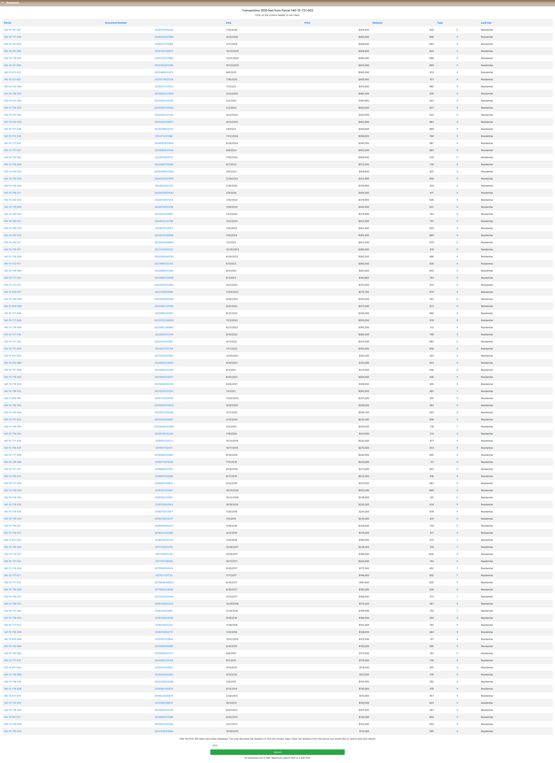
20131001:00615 (164, 702)
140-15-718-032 (12, 617)
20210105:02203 (164, 391)
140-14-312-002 (13, 100)
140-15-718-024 (12, 518)
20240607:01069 (164, 164)
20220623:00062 (164, 327)
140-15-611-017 (12, 717)
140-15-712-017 (12, 284)
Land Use (486, 22)
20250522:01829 (164, 93)
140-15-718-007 (12, 93)
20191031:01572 (164, 440)
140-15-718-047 (12, 447)
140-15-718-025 (12, 731)
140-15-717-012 (12, 624)
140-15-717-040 (12, 313)
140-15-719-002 (12, 157)
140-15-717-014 (12, 561)
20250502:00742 (163, 100)
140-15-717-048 (12, 129)
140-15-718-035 (12, 709)
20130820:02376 (164, 709)
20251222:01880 (164, 58)
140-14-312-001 (12, 114)
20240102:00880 (164, 242)
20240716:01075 (164, 157)
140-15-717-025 (12, 341)
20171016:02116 (163, 554)
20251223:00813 (164, 51)
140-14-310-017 (12, 242)
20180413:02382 (164, 532)
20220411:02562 (164, 341)
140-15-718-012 (12, 476)
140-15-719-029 (12, 724)
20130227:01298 (164, 724)
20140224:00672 (164, 695)
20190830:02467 (164, 454)
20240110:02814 (164, 228)
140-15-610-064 (13, 362)
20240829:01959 (164, 143)
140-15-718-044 (12, 646)
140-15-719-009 (12, 206)
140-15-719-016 (12, 511)
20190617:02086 (164, 476)
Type (440, 22)
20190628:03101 (164, 469)
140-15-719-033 (12, 504)
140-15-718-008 (12, 632)
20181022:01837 (164, 497)
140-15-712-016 (12, 136)
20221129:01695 (164, 291)
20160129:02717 (164, 632)
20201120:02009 (164, 398)
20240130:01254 (164, 199)
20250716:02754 (164, 79)
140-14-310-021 (12, 221)
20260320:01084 (164, 36)
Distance (378, 22)
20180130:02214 (164, 539)
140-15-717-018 (12, 334)
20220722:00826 (164, 320)
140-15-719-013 (12, 532)
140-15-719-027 (12, 525)
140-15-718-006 (12, 674)
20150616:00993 (164, 646)
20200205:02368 (164, 426)
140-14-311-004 (12, 65)
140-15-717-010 (12, 582)
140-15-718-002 (12, 653)
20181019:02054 (164, 504)
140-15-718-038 (12, 688)
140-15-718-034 (12, 568)
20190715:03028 (164, 462)
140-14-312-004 (13, 86)
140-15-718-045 (12, 376)
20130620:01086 (164, 717)
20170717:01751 (164, 575)
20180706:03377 (164, 518)
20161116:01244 (164, 624)
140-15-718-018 (12, 681)
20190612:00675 (164, 483)
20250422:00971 (164, 121)
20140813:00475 (164, 688)
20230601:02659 (164, 277)
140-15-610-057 (12, 291)
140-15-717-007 (12, 150)
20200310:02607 (164, 419)
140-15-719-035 (12, 547)
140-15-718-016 (12, 58)
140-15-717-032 (12, 419)
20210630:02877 (164, 376)
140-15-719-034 (12, 412)
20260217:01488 (164, 44)
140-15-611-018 (12, 539)
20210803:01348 (164, 369)
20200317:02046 (164, 412)
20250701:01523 (164, 86)
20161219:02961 (164, 610)
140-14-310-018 (12, 228)
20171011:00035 (164, 561)
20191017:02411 (164, 447)
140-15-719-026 (12, 490)
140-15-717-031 (12, 469)
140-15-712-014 (12, 610)
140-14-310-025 (13, 178)
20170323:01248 (164, 596)
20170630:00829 (164, 582)
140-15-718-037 (12, 603)
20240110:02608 (164, 235)
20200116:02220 (164, 433)
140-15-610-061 (12, 398)
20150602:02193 (164, 660)
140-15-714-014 (12, 554)
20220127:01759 (164, 348)
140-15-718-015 (12, 391)
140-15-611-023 (12, 355)
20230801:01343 (164, 263)
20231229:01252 (164, 249)
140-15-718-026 (12, 299)
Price (307, 22)
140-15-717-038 (12, 369)
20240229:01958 (164, 178)
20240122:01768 (164, 221)
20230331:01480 (164, 284)
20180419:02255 (164, 525)
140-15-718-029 (12, 256)
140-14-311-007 (12, 79)
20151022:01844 (164, 639)
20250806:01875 (164, 72)
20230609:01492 (164, 270)
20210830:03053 (164, 362)
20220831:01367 (164, 313)
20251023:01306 (164, 65)
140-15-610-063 (13, 639)
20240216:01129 (164, 185)
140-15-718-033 (12, 384)
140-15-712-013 (12, 702)
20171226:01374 (164, 547)
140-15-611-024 (12, 667)
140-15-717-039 (12, 483)
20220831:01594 (164, 306)
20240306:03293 (164, 171)
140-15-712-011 (12, 263)
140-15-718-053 (12, 497)
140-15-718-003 (12, 426)
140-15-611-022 (12, 72)
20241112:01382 (164, 136)
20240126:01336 (164, 206)
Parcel (7, 22)
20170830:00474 (164, 568)
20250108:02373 (164, 129)
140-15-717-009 (12, 348)
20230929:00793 (164, 256)
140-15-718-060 (12, 270)
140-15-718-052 (12, 433)
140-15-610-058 (13, 306)
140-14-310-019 (12, 235)
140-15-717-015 (12, 660)
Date (228, 22)
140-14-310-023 (13, 171)
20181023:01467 (164, 490)
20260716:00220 (164, 29)
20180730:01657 (164, 511)
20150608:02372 (164, 653)
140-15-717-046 (12, 320)
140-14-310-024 (13, 185)
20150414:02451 (164, 667)
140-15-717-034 (12, 440)
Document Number (116, 22)
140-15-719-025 (12, 107)
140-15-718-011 (12, 192)
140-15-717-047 (12, 143)
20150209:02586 (164, 681)
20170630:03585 (164, 589)
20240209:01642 (164, 192)
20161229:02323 (164, 603)
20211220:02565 (164, 355)
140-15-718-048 (12, 462)
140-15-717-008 (12, 454)
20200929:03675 (164, 405)
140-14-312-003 (13, 121)
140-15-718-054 (12, 327)
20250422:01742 (164, 114)
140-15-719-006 (12, 164)
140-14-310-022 (13, 214)
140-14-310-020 (13, 199)
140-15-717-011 (12, 575)
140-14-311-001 (12, 29)
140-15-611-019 (12, 695)
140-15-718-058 (12, 589)
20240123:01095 (164, 214)
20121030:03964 (164, 731)
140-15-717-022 (12, 277)
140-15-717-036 (12, 36)
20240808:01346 (164, 150)
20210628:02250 (164, 384)
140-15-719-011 (12, 249)
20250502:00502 (164, 107)
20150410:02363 (164, 674)
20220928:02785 (164, 299)
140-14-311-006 (12, 51)
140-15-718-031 (12, 596)
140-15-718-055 (12, 405)
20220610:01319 (164, 334)
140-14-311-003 (12, 44)
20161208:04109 (164, 617)
